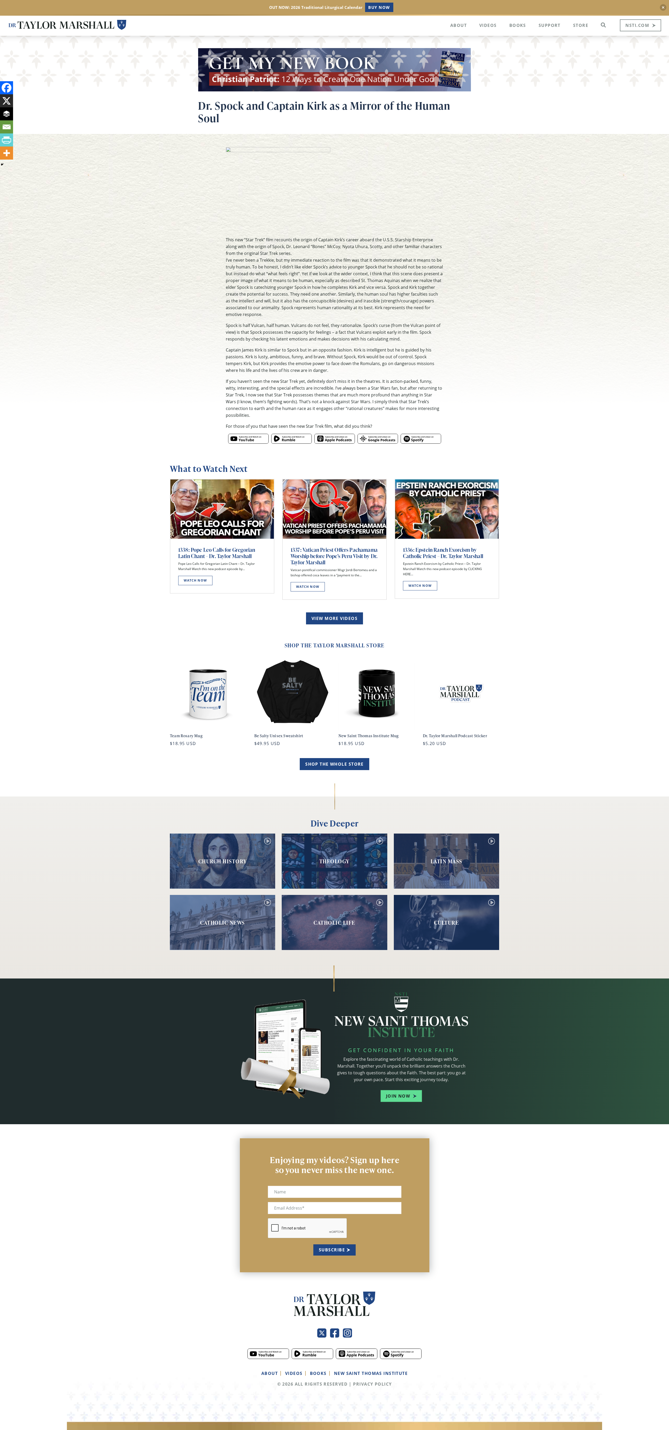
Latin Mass (446, 861)
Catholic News (222, 922)
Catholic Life (334, 922)
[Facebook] (6, 87)
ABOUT (269, 1373)
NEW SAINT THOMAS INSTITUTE (371, 1373)
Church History (222, 861)
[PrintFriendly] (6, 139)
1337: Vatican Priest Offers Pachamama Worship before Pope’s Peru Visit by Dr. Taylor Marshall (334, 556)
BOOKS (318, 1373)
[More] (6, 153)
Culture (446, 922)
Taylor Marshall (67, 25)
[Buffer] (6, 113)
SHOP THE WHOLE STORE (334, 764)
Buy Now (379, 7)
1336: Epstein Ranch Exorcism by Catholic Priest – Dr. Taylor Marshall (443, 553)
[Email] (6, 126)
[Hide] (2, 164)
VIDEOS (294, 1373)
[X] (6, 100)
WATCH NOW (195, 580)
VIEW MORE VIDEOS (334, 618)
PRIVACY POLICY (372, 1384)
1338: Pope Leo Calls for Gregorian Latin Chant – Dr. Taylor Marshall (216, 553)
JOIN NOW (398, 1096)
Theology (334, 861)
